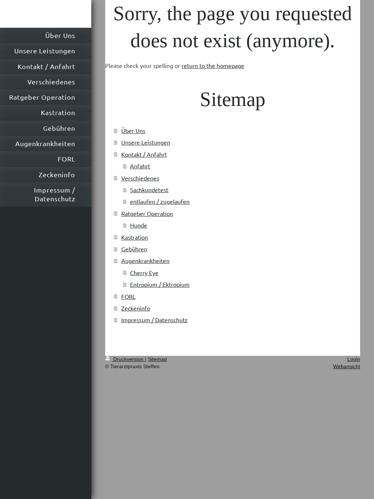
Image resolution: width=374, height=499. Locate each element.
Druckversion (128, 359)
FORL (128, 296)
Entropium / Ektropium (160, 284)
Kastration (134, 237)
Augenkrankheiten (145, 260)
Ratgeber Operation (147, 213)
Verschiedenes (140, 178)
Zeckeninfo (135, 308)
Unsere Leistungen (145, 142)
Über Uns (133, 130)
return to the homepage (213, 65)
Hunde (138, 225)
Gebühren (134, 248)
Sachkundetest (149, 189)
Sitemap (157, 359)
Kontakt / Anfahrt (144, 154)
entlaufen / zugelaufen (160, 201)
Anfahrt (140, 165)
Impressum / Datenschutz (154, 319)
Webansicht (346, 366)
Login (353, 359)
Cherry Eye (144, 272)
